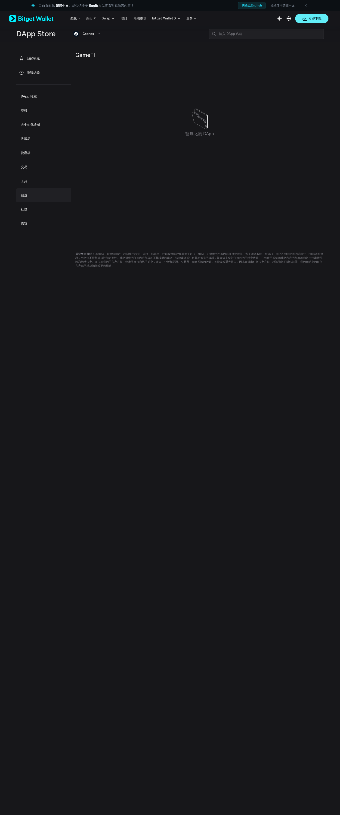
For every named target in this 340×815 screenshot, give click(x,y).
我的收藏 (33, 58)
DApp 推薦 (29, 96)
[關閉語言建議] (305, 5)
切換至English (252, 5)
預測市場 (139, 18)
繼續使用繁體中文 (283, 5)
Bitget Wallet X (164, 18)
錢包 (73, 18)
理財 (124, 18)
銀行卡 (91, 18)
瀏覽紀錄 (33, 73)
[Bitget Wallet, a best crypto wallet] (37, 18)
